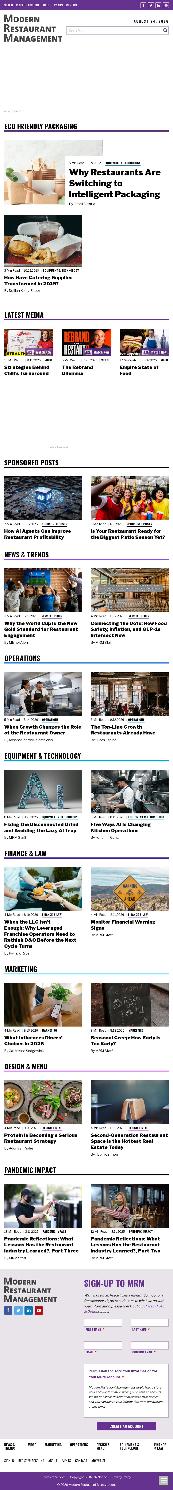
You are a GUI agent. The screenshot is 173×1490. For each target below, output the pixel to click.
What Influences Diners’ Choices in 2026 (33, 1041)
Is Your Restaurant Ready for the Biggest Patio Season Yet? (128, 534)
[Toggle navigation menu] (164, 1481)
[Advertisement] (86, 79)
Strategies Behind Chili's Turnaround (26, 370)
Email (89, 1352)
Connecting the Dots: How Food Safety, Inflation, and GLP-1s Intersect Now (129, 629)
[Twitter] (151, 5)
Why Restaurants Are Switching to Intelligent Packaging (115, 183)
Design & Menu (52, 1128)
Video (48, 360)
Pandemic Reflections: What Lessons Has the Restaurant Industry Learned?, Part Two (125, 1245)
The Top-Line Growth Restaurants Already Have (123, 730)
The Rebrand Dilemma (77, 370)
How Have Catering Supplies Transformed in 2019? (38, 281)
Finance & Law (52, 914)
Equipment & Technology (123, 162)
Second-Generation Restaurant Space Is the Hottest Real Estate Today (129, 1141)
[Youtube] (166, 5)
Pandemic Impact (54, 1231)
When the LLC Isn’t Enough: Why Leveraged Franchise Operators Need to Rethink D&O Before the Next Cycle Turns (40, 934)
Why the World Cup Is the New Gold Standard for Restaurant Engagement (41, 629)
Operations (50, 719)
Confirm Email (142, 1352)
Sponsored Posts (54, 524)
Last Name (139, 1329)
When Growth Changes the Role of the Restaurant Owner (42, 730)
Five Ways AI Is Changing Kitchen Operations (121, 827)
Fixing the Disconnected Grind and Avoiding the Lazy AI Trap (41, 827)
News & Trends (52, 616)
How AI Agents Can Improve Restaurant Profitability (37, 534)
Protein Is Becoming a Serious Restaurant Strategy (40, 1138)
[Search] (165, 30)
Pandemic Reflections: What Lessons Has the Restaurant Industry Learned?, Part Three (41, 1245)
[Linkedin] (158, 5)
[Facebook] (143, 5)
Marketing (49, 1030)
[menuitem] (8, 5)
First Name (93, 1329)
